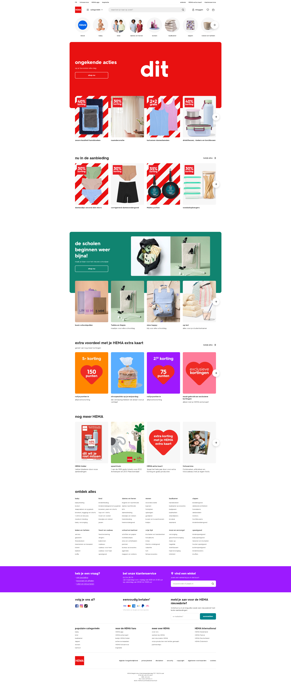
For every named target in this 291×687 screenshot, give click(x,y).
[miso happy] (163, 305)
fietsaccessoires (151, 554)
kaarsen (148, 506)
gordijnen (149, 516)
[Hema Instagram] (81, 606)
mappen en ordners (129, 554)
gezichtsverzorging (176, 538)
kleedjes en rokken (106, 519)
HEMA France (200, 635)
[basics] (91, 305)
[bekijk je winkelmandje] (213, 9)
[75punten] (163, 377)
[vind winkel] (212, 583)
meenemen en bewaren (84, 544)
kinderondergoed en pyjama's (110, 506)
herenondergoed (128, 522)
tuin (147, 551)
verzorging (173, 534)
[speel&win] (127, 447)
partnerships (156, 645)
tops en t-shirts (104, 513)
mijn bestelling (82, 577)
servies (77, 534)
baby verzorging (81, 522)
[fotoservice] (199, 447)
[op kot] (199, 305)
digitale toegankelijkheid (128, 661)
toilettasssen (173, 547)
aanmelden (208, 616)
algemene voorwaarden (197, 661)
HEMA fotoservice (122, 645)
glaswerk (78, 538)
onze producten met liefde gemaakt (165, 641)
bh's (123, 509)
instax (148, 541)
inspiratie (118, 648)
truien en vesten (105, 516)
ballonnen (102, 541)
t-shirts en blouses (82, 516)
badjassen (173, 509)
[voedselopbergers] (199, 186)
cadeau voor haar (105, 551)
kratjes (148, 522)
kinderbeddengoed (199, 522)
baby (77, 632)
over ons (155, 632)
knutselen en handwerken (155, 534)
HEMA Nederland (201, 632)
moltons (195, 516)
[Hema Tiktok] (86, 606)
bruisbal (172, 519)
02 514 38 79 (128, 577)
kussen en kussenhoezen (155, 519)
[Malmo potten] (163, 186)
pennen (125, 544)
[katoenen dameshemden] (163, 120)
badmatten (173, 513)
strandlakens (173, 516)
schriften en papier (129, 534)
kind (76, 635)
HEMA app (119, 632)
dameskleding (127, 513)
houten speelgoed (199, 544)
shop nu (145, 75)
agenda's (125, 551)
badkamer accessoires (177, 506)
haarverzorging (175, 551)
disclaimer (159, 661)
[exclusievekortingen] (199, 377)
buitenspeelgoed (198, 547)
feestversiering (104, 534)
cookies (213, 661)
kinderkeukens (197, 551)
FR (76, 2)
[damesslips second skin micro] (91, 186)
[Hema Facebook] (76, 606)
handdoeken (174, 503)
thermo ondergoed (153, 544)
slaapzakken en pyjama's (84, 509)
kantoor (78, 648)
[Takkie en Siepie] (127, 305)
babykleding (79, 503)
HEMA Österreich (201, 641)
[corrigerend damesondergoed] (127, 186)
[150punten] (91, 377)
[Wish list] (208, 9)
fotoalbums (150, 538)
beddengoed (197, 503)
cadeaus (102, 544)
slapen (77, 641)
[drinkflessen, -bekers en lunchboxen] (199, 120)
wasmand (172, 522)
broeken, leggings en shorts (85, 513)
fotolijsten (149, 509)
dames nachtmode (129, 506)
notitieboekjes (127, 538)
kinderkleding (104, 503)
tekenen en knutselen (200, 541)
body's (77, 506)
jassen (101, 522)
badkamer (79, 638)
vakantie (149, 547)
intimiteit (172, 554)
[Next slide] (216, 116)
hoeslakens (196, 509)
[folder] (91, 447)
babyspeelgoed (198, 538)
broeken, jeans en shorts (108, 509)
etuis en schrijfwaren (129, 541)
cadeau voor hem (105, 547)
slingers (101, 538)
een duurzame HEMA (160, 638)
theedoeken (79, 541)
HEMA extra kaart (121, 635)
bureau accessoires (129, 547)
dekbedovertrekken (199, 506)
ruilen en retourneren (85, 584)
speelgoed (103, 554)
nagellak (172, 544)
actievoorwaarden (122, 641)
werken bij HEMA (158, 635)
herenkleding (127, 519)
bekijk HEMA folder (122, 638)
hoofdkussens (197, 519)
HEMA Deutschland (202, 638)
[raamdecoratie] (127, 120)
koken (77, 547)
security (170, 661)
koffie (77, 554)
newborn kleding (81, 519)
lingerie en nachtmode (130, 503)
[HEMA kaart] (163, 447)
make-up (172, 541)
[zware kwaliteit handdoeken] (91, 120)
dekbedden (196, 513)
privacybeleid (147, 661)
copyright (180, 661)
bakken (77, 551)
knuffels (195, 554)
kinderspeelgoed (198, 534)
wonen (77, 645)
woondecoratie (151, 503)
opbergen (149, 513)
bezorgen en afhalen (85, 581)
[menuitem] (76, 2)
